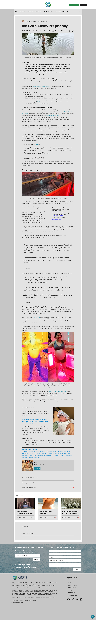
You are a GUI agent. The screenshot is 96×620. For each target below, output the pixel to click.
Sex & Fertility (31, 477)
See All (79, 495)
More (68, 11)
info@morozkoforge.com (26, 567)
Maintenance (71, 592)
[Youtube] (68, 599)
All (16, 11)
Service (70, 590)
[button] (6, 5)
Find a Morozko (72, 587)
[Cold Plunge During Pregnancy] (48, 503)
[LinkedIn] (76, 599)
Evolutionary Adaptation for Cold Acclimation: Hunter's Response (70, 512)
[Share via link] (33, 482)
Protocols (22, 11)
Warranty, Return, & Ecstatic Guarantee (28, 600)
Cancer (30, 11)
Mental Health (48, 11)
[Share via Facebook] (22, 482)
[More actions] (73, 21)
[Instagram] (80, 599)
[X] (72, 599)
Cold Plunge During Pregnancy (45, 512)
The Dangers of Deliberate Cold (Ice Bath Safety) (25, 512)
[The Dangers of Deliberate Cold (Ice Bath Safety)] (25, 503)
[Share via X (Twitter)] (26, 482)
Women (38, 477)
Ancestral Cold (60, 11)
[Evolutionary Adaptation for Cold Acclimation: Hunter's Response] (71, 503)
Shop (69, 582)
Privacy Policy (15, 600)
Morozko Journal (72, 585)
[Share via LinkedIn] (29, 482)
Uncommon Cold (72, 595)
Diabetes (38, 11)
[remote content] (61, 213)
